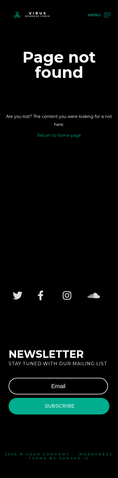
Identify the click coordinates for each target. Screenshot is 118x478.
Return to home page (59, 135)
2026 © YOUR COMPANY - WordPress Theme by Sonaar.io (59, 456)
